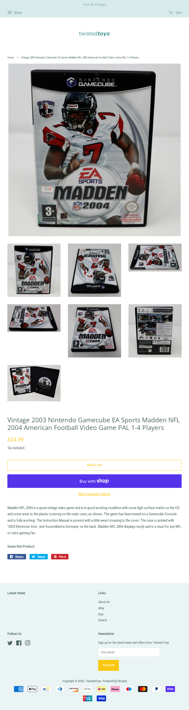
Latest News (16, 593)
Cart (178, 13)
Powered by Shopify (115, 681)
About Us (104, 602)
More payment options (94, 494)
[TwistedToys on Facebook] (19, 644)
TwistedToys (93, 681)
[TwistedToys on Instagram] (27, 644)
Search (102, 620)
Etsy (100, 614)
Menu (17, 13)
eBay (101, 608)
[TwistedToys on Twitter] (10, 644)
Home (10, 57)
